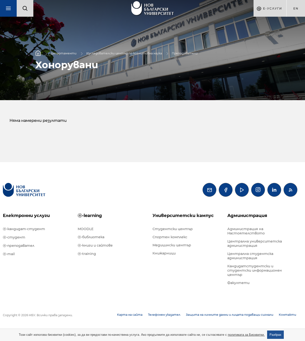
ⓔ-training (87, 254)
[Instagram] (258, 190)
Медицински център (171, 245)
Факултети (238, 283)
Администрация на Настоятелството (246, 231)
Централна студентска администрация (250, 256)
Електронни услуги (26, 215)
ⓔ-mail (9, 254)
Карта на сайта (129, 314)
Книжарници (164, 253)
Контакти (287, 314)
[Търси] (25, 8)
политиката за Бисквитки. (246, 334)
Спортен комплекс (169, 237)
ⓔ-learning (90, 215)
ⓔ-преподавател (18, 245)
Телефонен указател (164, 314)
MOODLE (85, 229)
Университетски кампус (183, 215)
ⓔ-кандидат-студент (24, 229)
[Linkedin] (274, 190)
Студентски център (172, 229)
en (296, 8)
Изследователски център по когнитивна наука (124, 53)
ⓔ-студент (14, 237)
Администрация (247, 215)
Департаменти (63, 53)
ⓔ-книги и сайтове (95, 245)
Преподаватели (185, 53)
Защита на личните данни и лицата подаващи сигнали (229, 314)
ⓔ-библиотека (91, 237)
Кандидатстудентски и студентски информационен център (254, 270)
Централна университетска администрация (254, 243)
